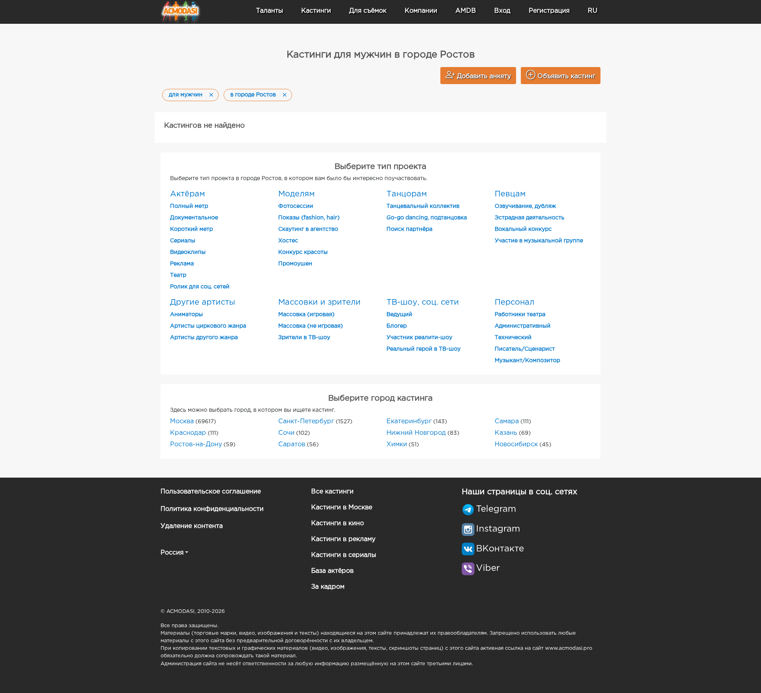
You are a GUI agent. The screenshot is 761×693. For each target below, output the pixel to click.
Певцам (510, 194)
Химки (396, 444)
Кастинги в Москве (341, 508)
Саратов (291, 444)
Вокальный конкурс (523, 229)
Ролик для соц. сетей (199, 286)
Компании (421, 11)
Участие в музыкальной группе (539, 240)
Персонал (514, 302)
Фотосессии (295, 206)
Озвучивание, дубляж (525, 206)
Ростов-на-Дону (196, 444)
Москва (182, 421)
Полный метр (189, 206)
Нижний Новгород (416, 433)
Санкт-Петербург (306, 421)
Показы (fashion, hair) (309, 217)
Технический (513, 337)
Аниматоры (186, 314)
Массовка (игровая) (306, 314)
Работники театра (520, 314)
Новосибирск (516, 444)
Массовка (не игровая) (310, 326)
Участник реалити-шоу (419, 337)
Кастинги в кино (337, 523)
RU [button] (592, 11)
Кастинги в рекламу (343, 539)
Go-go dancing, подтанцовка (426, 217)
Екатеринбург (409, 421)
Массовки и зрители (319, 302)
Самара (507, 421)
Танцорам (406, 194)
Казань (506, 433)
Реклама (182, 263)
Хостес (288, 240)
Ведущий (399, 314)
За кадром (327, 587)
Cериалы (182, 240)
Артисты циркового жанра (208, 326)
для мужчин (186, 94)
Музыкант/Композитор (527, 360)
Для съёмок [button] (367, 11)
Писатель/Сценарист (525, 349)
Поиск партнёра (409, 229)
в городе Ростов (253, 94)
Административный (523, 326)
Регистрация (549, 11)
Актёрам (187, 194)
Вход (502, 11)
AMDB (465, 11)
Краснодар (188, 433)
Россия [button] (172, 553)
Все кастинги (332, 492)
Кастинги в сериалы (343, 555)
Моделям (296, 194)
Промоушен (295, 263)
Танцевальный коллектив (422, 206)
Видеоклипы (188, 252)
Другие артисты (202, 302)
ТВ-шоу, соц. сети (422, 302)
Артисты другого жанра (204, 337)
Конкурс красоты (303, 252)
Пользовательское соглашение (211, 492)
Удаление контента (192, 526)
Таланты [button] (269, 11)
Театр (178, 275)
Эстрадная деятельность (529, 217)
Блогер (396, 326)
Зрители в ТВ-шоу (304, 337)
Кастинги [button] (316, 11)
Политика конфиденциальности (212, 509)
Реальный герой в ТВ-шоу (423, 349)
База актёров (332, 571)
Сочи (286, 433)
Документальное (194, 217)
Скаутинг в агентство (308, 229)
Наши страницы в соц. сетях (519, 491)
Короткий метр (191, 229)
